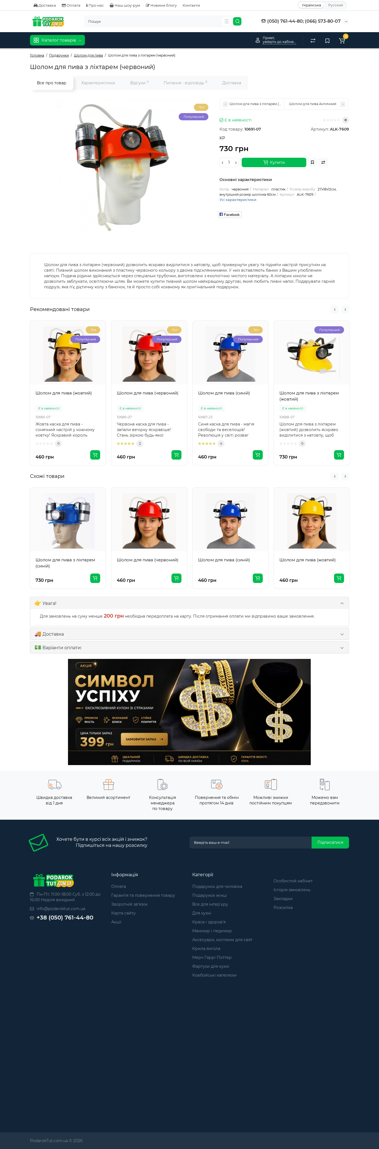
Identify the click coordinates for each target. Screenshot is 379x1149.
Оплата (73, 5)
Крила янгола (206, 948)
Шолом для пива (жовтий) (307, 559)
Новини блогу (163, 5)
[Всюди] (226, 21)
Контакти (191, 5)
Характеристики (98, 82)
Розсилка (283, 907)
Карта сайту (123, 913)
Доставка (47, 5)
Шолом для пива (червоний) (147, 559)
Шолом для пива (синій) (224, 559)
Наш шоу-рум (127, 5)
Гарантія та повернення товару (143, 895)
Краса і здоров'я (209, 921)
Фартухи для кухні (210, 966)
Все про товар (51, 82)
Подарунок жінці (209, 895)
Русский (335, 5)
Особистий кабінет (293, 880)
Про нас (96, 5)
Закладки (283, 898)
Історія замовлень (292, 889)
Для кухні (201, 913)
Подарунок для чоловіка (217, 886)
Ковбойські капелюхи (214, 975)
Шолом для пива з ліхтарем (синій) (65, 563)
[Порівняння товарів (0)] (313, 40)
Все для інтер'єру (210, 904)
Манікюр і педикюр (212, 930)
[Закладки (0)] (327, 40)
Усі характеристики (237, 199)
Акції (116, 921)
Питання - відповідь (185, 82)
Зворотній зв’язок (129, 904)
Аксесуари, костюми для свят (222, 939)
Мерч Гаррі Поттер (212, 957)
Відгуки (139, 82)
